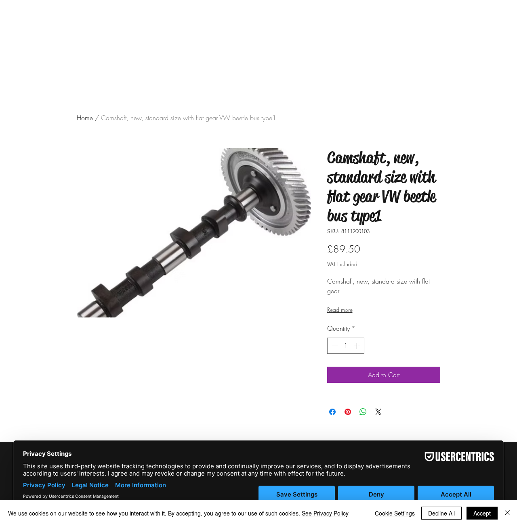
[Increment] (357, 345)
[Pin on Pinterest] (348, 412)
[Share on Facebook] (332, 412)
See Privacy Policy (325, 513)
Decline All (441, 513)
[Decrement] (334, 345)
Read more (340, 309)
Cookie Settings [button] (395, 513)
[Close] (507, 513)
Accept (482, 513)
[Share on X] (378, 412)
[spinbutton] (346, 345)
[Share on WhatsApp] (363, 412)
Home (85, 117)
